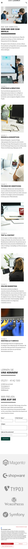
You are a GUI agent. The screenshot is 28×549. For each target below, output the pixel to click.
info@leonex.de (4, 390)
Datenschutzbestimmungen (21, 526)
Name (3, 418)
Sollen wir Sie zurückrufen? (7, 432)
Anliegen (3, 424)
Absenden (5, 439)
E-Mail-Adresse (19, 418)
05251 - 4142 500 (10, 380)
